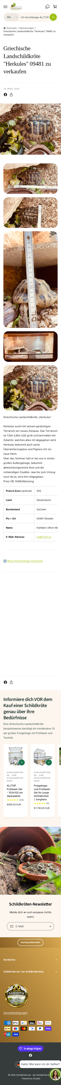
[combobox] (39, 17)
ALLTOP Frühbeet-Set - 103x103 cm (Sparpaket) (15, 790)
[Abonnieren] (50, 926)
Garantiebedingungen (15, 1012)
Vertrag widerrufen (30, 942)
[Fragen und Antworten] (47, 6)
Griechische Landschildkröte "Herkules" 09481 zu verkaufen (29, 33)
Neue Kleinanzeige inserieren (25, 561)
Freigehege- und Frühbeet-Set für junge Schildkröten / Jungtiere (42, 792)
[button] (5, 6)
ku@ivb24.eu (44, 536)
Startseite (11, 28)
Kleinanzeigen (26, 28)
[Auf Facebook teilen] (5, 95)
